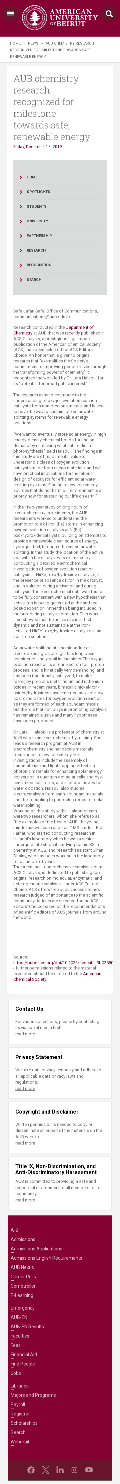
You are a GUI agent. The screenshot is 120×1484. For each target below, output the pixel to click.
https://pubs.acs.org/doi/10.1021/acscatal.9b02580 (63, 962)
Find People (23, 1364)
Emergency (23, 1308)
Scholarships (24, 1423)
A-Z (15, 1230)
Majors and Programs (33, 1395)
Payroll (18, 1404)
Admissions (23, 1239)
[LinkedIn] (60, 1470)
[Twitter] (45, 1470)
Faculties (20, 1336)
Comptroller (23, 1286)
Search (18, 1432)
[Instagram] (74, 1470)
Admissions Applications (36, 1248)
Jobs (16, 1373)
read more (25, 1033)
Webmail (20, 1441)
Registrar (20, 1413)
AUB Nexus (22, 1267)
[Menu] (10, 13)
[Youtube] (89, 1470)
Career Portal (25, 1276)
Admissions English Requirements (46, 1258)
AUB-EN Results (27, 1326)
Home (15, 43)
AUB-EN (19, 1317)
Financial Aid (24, 1354)
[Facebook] (31, 1470)
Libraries (20, 1385)
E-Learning (22, 1295)
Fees (16, 1345)
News (33, 43)
